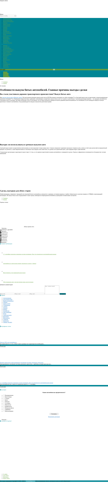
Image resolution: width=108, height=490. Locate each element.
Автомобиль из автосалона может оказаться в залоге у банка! (19, 263)
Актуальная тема (7, 20)
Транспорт (6, 41)
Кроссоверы (8, 397)
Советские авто (7, 35)
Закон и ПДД (6, 24)
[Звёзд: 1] (12, 209)
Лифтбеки (8, 409)
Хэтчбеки (7, 403)
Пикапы (7, 401)
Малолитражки (9, 411)
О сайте (5, 72)
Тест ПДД (6, 73)
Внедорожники (9, 395)
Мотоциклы (6, 38)
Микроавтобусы (9, 408)
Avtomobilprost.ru (30, 481)
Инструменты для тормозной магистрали (14, 272)
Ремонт (5, 30)
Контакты (5, 75)
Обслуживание (7, 33)
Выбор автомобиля (8, 21)
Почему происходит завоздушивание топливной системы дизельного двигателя (21, 362)
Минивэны (8, 404)
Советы (5, 27)
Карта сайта (6, 76)
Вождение (6, 37)
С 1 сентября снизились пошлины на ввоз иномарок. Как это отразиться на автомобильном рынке (29, 254)
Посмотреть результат (54, 416)
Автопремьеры (7, 18)
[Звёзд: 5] (12, 221)
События (5, 40)
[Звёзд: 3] (59, 209)
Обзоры (5, 23)
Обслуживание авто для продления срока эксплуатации (18, 282)
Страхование (6, 25)
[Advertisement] (12, 446)
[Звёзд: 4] (83, 209)
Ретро (4, 34)
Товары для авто (7, 42)
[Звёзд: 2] (35, 209)
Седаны (7, 398)
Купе (6, 400)
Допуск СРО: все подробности (8, 342)
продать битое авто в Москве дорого (12, 97)
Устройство (6, 31)
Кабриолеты (8, 406)
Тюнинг (5, 28)
